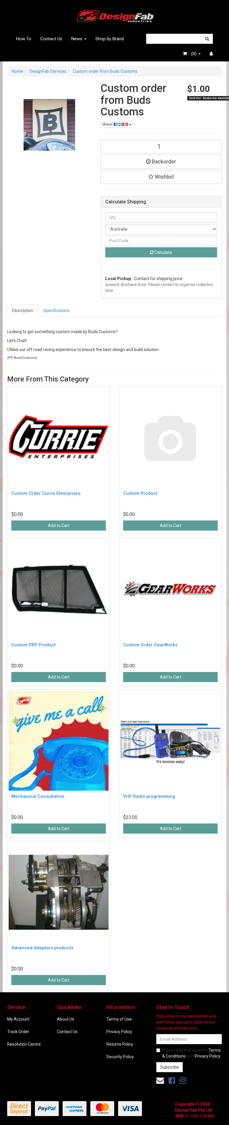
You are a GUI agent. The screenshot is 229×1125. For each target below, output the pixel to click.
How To (23, 38)
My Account (18, 1019)
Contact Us (51, 38)
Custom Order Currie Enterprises (46, 493)
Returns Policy (119, 1044)
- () (192, 53)
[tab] (22, 310)
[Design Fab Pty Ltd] (114, 15)
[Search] (207, 39)
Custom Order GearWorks (150, 645)
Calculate (163, 252)
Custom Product (140, 493)
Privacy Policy (119, 1031)
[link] (171, 1080)
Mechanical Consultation (37, 796)
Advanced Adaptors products (42, 948)
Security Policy (120, 1056)
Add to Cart (58, 525)
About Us (65, 1019)
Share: (108, 124)
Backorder (163, 161)
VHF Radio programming (149, 796)
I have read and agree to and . (191, 1053)
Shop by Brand (109, 38)
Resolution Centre (24, 1044)
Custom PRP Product (33, 645)
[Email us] (160, 1080)
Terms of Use (119, 1019)
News (77, 38)
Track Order (18, 1031)
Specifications (56, 310)
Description (22, 310)
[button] (161, 177)
